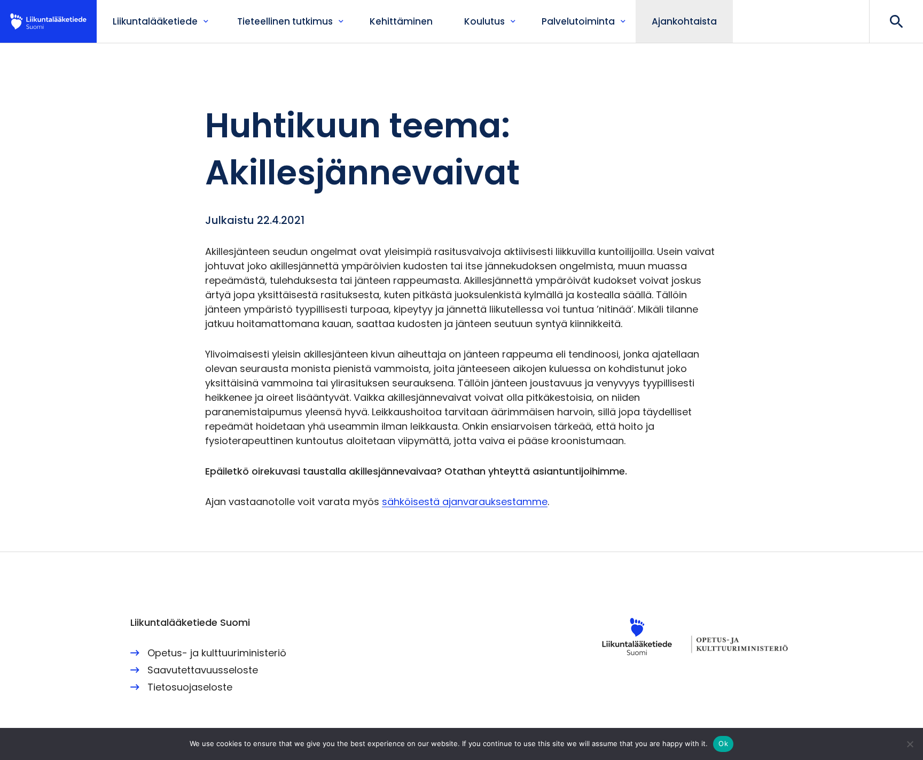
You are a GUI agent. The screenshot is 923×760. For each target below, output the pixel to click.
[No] (909, 744)
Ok (723, 743)
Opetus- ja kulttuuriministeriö (216, 653)
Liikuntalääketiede (48, 21)
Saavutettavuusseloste (202, 670)
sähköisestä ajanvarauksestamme (464, 501)
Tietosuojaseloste (189, 687)
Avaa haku (896, 21)
